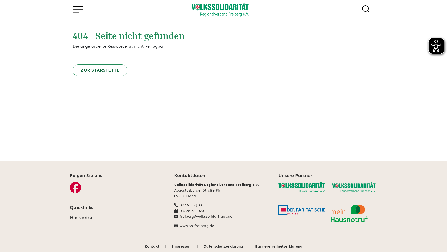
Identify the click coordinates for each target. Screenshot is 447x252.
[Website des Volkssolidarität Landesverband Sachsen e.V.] (354, 188)
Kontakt (152, 246)
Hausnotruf (82, 217)
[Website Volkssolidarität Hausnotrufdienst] (354, 213)
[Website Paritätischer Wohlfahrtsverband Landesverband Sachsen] (301, 210)
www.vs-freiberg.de (197, 226)
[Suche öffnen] (365, 9)
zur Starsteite (100, 70)
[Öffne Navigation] (78, 10)
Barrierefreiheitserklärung (278, 246)
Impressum (181, 246)
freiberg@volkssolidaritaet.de (206, 216)
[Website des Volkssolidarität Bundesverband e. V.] (301, 187)
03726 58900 (191, 205)
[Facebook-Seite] (75, 190)
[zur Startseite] (220, 10)
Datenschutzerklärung (223, 246)
